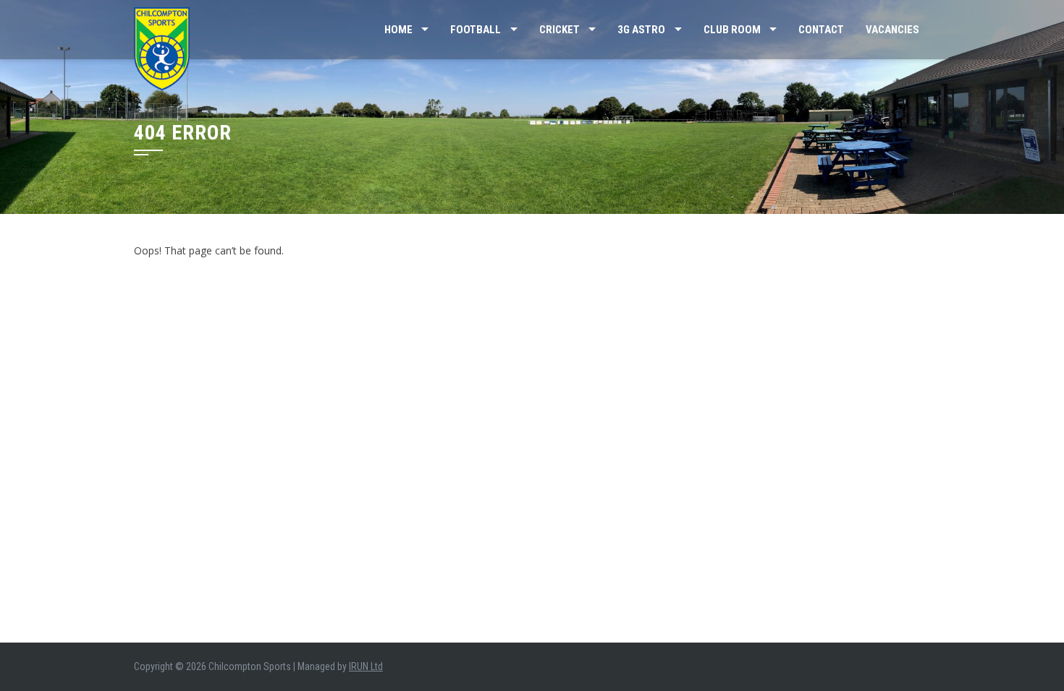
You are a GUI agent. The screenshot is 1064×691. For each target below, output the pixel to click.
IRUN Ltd (366, 666)
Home (398, 29)
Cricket (559, 29)
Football (475, 29)
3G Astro (641, 29)
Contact (821, 29)
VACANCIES (892, 29)
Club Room (732, 29)
